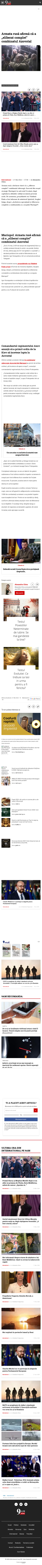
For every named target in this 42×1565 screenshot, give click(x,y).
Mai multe (19, 593)
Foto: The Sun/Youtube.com (9, 85)
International (6, 118)
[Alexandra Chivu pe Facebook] (32, 584)
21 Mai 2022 (17, 180)
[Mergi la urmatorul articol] (38, 9)
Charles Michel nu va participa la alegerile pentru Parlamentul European (19, 1370)
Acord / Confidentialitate (16, 1547)
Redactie (18, 1543)
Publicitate (29, 1547)
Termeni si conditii (28, 1543)
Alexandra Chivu (21, 584)
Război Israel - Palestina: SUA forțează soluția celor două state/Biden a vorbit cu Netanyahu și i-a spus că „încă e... (20, 1482)
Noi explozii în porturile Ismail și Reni (18, 1332)
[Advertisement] (16, 761)
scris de (26, 118)
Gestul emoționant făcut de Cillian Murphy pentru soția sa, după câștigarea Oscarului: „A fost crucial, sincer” (20, 1221)
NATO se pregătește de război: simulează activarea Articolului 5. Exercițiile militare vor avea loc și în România (19, 1407)
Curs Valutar (21, 1552)
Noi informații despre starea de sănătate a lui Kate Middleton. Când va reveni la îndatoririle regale (21, 1259)
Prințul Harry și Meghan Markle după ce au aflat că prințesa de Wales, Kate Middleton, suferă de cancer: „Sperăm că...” (18, 115)
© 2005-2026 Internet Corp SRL (13, 1559)
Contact (10, 1543)
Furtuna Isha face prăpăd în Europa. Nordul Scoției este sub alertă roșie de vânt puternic (20, 1444)
